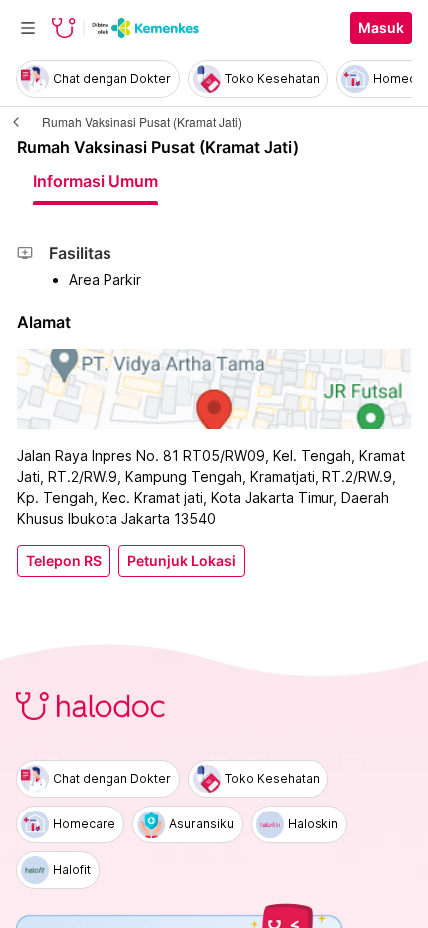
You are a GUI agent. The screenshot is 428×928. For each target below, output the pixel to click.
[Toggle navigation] (28, 28)
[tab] (95, 181)
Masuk (381, 28)
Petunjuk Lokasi (181, 561)
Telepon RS (64, 561)
